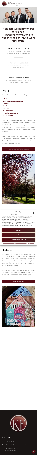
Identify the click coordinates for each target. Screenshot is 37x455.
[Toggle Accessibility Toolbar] (34, 452)
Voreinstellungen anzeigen (18, 239)
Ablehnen (18, 235)
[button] (34, 213)
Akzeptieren (18, 230)
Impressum (31, 243)
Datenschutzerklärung (9, 243)
